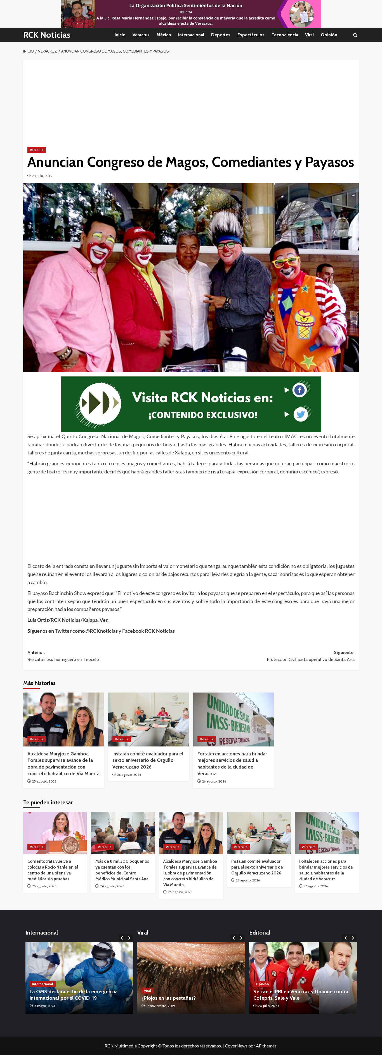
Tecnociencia (285, 34)
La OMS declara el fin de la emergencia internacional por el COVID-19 (50, 994)
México (164, 34)
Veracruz (141, 34)
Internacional (191, 34)
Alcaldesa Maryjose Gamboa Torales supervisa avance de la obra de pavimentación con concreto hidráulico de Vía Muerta (190, 873)
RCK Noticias (46, 35)
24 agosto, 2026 (112, 886)
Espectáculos (251, 34)
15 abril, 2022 (128, 1006)
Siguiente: (311, 656)
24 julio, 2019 (42, 176)
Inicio (120, 34)
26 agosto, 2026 (129, 774)
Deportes (220, 34)
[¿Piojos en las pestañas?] (191, 978)
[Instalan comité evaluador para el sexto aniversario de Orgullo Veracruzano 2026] (148, 719)
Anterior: (63, 656)
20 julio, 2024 (268, 1006)
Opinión (329, 34)
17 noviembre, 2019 (160, 1006)
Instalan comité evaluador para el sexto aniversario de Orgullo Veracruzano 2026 (147, 760)
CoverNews (236, 1045)
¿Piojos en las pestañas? (169, 998)
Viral (309, 34)
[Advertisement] (191, 99)
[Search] (355, 35)
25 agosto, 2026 (44, 781)
